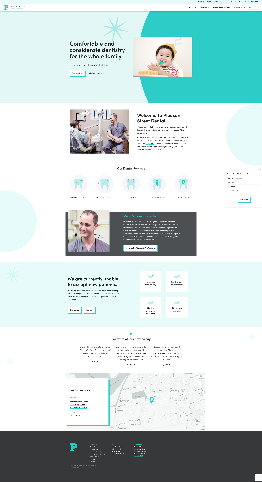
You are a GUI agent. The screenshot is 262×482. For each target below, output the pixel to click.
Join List (89, 310)
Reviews (92, 459)
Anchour (77, 467)
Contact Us (74, 310)
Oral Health (94, 449)
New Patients (239, 7)
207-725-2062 (253, 2)
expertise (150, 143)
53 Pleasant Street (77, 404)
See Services (77, 73)
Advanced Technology (221, 7)
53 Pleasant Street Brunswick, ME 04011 (140, 452)
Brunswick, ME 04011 (78, 407)
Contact (252, 7)
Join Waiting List (95, 73)
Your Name (231, 178)
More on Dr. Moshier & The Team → (140, 248)
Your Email (231, 186)
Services (203, 7)
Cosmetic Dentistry (96, 452)
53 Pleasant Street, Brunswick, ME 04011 (222, 2)
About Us (192, 7)
